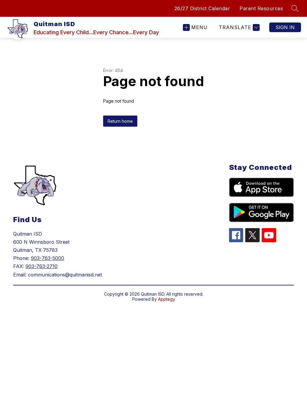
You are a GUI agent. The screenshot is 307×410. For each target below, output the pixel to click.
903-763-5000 (47, 258)
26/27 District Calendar (202, 8)
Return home (120, 121)
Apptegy (166, 299)
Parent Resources (261, 8)
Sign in (285, 27)
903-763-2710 (41, 266)
